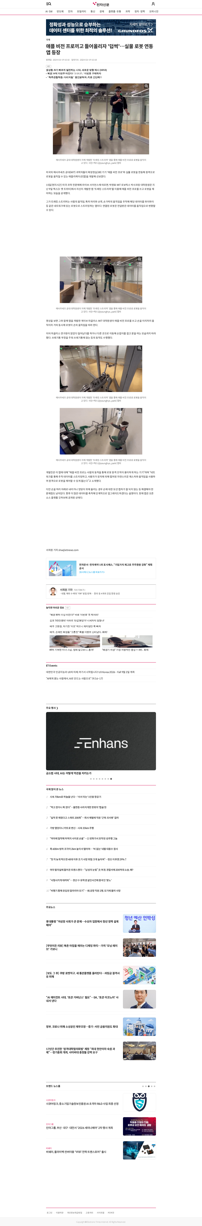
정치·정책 (140, 11)
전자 (70, 11)
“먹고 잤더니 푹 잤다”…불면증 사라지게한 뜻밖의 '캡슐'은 (78, 807)
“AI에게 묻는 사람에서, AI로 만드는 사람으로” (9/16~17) (74, 678)
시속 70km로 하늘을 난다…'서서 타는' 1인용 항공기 (75, 796)
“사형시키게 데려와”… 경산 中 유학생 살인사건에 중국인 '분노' (81, 880)
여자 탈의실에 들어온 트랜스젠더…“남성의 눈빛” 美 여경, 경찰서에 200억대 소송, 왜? (91, 869)
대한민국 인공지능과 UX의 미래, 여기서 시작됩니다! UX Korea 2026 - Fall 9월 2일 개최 (90, 672)
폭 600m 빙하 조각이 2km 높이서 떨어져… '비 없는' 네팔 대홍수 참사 (84, 849)
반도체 (60, 11)
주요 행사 (52, 708)
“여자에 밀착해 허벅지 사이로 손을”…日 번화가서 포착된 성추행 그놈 (83, 838)
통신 (93, 11)
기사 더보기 (79, 590)
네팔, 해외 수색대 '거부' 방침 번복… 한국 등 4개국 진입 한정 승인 (90, 593)
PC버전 (111, 1212)
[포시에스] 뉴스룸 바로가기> (92, 572)
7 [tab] (108, 779)
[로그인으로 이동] (153, 4)
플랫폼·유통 (115, 11)
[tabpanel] (101, 744)
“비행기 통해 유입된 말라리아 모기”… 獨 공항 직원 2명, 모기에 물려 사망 (85, 890)
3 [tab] (96, 779)
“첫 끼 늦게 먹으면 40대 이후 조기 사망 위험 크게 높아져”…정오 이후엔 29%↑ (88, 859)
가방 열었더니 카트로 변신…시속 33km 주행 (72, 828)
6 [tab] (105, 779)
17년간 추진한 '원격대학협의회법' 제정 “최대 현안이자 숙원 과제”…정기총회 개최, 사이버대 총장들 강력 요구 (80, 1050)
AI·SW (48, 11)
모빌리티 (81, 11)
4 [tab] (99, 779)
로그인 (49, 1212)
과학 (127, 11)
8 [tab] (111, 779)
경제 (101, 11)
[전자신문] (101, 4)
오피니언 (153, 11)
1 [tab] (91, 779)
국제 (48, 39)
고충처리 (89, 1212)
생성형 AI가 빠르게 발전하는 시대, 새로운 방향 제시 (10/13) (76, 70)
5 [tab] (102, 779)
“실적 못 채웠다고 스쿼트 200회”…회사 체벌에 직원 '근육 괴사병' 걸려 (84, 817)
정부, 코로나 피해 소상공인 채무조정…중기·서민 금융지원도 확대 (82, 1027)
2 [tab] (94, 779)
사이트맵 (100, 1212)
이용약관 (59, 1212)
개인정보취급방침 (74, 1212)
